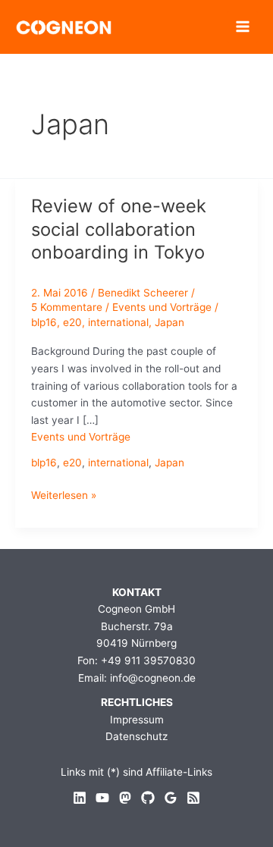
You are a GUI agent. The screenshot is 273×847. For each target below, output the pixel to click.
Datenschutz (136, 736)
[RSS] (193, 798)
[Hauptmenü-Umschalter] (243, 26)
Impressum (137, 720)
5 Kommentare (66, 307)
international (118, 322)
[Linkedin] (79, 798)
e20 (72, 322)
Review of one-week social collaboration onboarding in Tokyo (118, 229)
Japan (169, 322)
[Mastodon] (125, 798)
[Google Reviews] (170, 798)
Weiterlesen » (63, 496)
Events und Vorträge (162, 307)
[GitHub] (148, 798)
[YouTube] (102, 798)
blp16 (44, 322)
